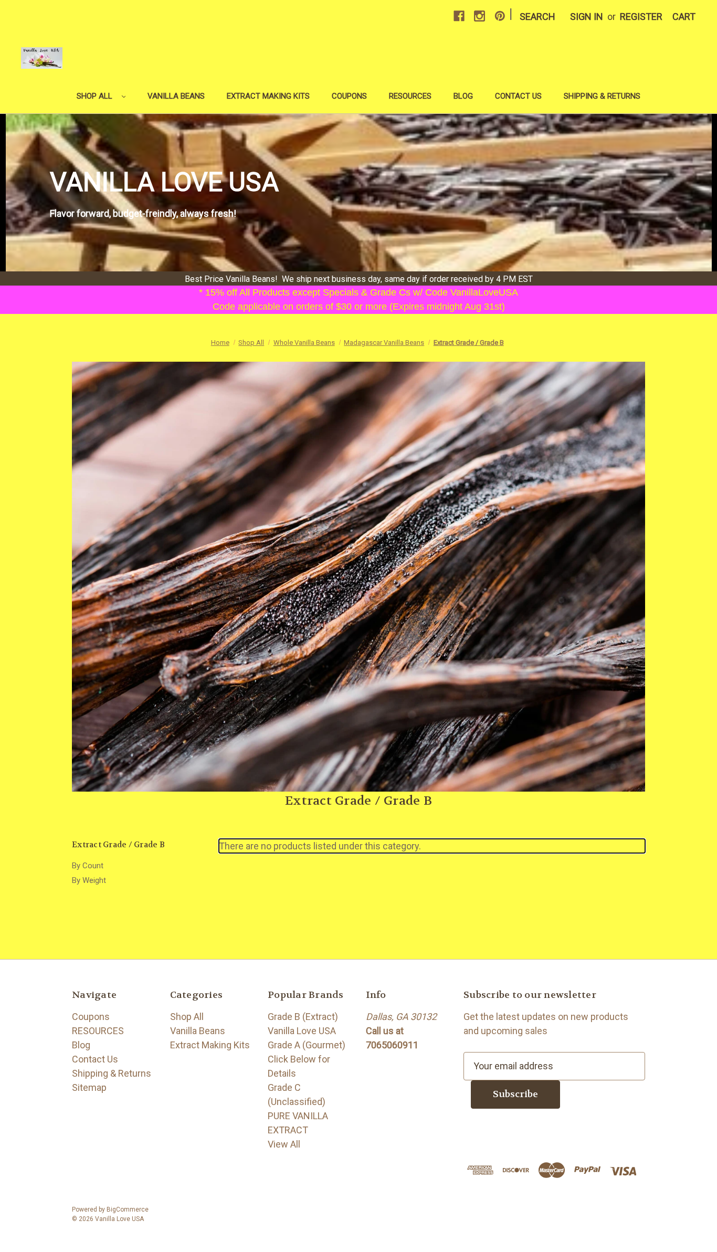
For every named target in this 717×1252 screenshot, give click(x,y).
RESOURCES (410, 96)
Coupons (349, 96)
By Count (87, 865)
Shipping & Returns (602, 96)
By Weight (89, 880)
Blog (463, 96)
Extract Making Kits (268, 96)
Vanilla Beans (176, 96)
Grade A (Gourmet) (306, 1044)
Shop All (95, 96)
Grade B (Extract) (303, 1016)
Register (641, 16)
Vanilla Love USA (302, 1030)
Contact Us (518, 96)
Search (537, 16)
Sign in (586, 16)
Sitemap (89, 1087)
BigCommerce (128, 1209)
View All (284, 1144)
